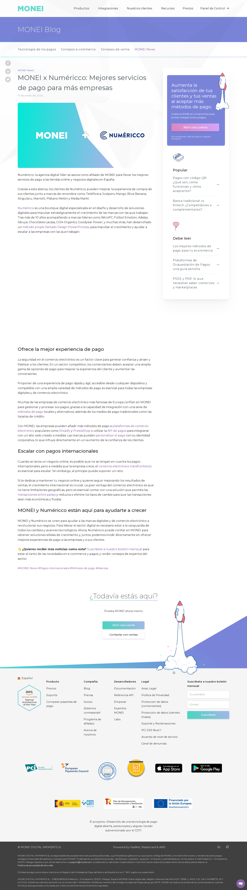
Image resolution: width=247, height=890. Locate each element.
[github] (227, 846)
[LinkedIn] (219, 846)
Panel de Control (212, 8)
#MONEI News (27, 568)
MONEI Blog (39, 29)
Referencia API (124, 695)
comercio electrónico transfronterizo (125, 466)
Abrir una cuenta (195, 127)
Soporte (51, 695)
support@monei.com (80, 862)
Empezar (120, 701)
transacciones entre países (37, 494)
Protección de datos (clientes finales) (160, 715)
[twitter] (8, 80)
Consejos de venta (115, 49)
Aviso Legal (148, 688)
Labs (117, 719)
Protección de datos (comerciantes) (154, 704)
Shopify (64, 430)
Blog (87, 688)
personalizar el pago (110, 435)
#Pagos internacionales (53, 568)
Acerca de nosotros (90, 732)
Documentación (125, 688)
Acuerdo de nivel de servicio (159, 737)
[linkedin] (8, 72)
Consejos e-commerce (78, 49)
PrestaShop (81, 430)
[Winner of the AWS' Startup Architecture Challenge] (29, 696)
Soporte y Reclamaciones (158, 723)
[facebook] (8, 64)
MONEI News (145, 49)
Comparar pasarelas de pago (61, 704)
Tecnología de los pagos (37, 49)
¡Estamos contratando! (92, 710)
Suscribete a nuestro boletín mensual (114, 549)
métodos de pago (30, 411)
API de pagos (116, 430)
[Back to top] (214, 883)
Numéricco (26, 208)
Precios (188, 8)
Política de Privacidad (155, 695)
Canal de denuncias (154, 743)
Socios (88, 701)
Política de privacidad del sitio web (35, 865)
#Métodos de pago (82, 568)
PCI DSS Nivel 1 (151, 730)
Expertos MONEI (120, 710)
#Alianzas (102, 568)
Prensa (88, 695)
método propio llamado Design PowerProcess (56, 227)
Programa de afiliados (92, 721)
